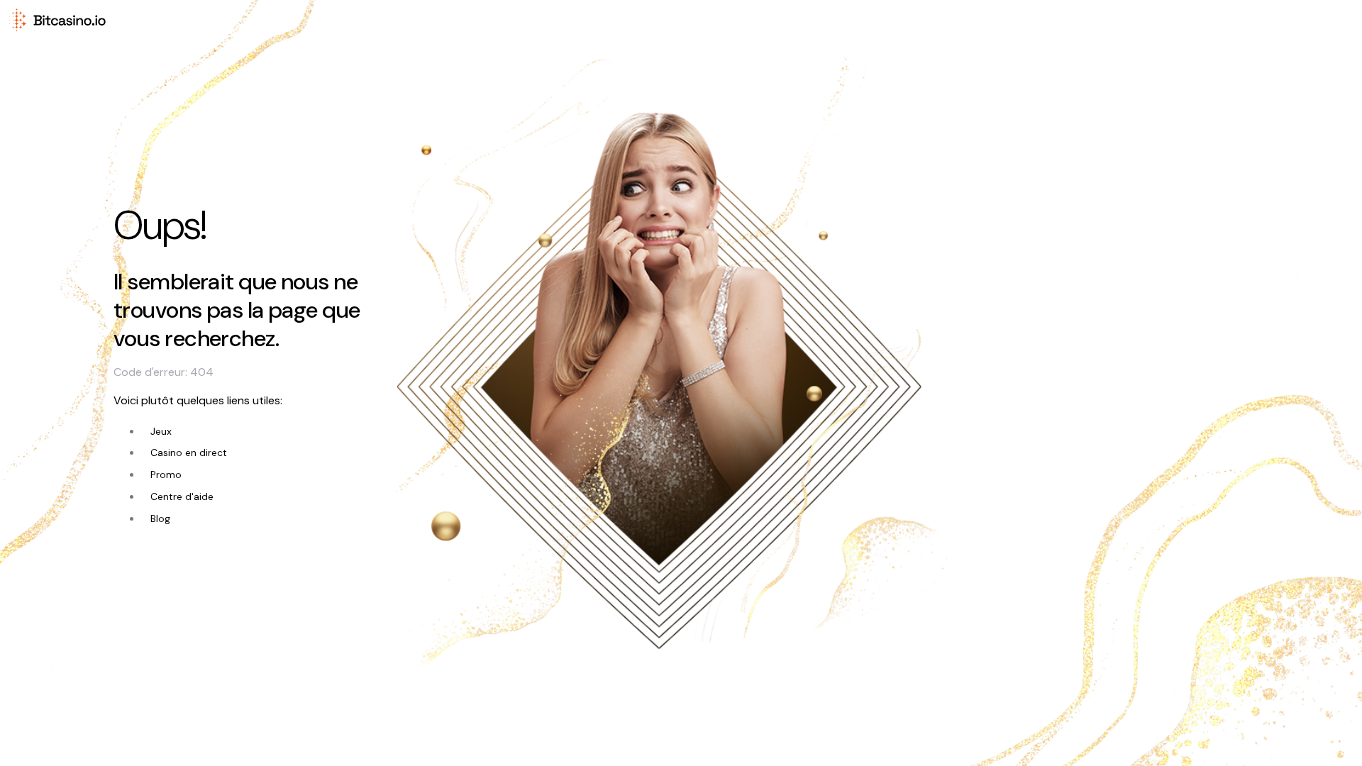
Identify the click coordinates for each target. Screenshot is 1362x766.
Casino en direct (188, 452)
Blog (160, 518)
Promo (166, 474)
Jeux (161, 431)
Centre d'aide (182, 496)
